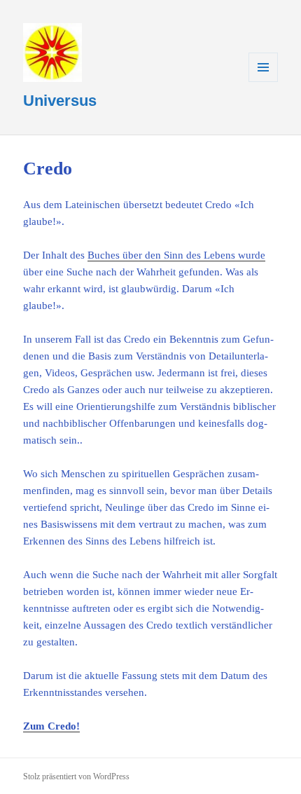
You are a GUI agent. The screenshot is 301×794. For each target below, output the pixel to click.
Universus (60, 100)
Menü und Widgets (263, 81)
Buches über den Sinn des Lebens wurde (176, 255)
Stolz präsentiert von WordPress (76, 776)
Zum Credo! (51, 726)
